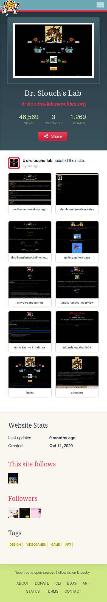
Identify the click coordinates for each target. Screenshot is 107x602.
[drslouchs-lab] (14, 163)
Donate (42, 583)
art (68, 544)
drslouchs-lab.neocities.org (53, 103)
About (22, 583)
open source (44, 572)
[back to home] (10, 7)
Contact (72, 591)
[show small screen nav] (100, 5)
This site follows (32, 464)
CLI (58, 583)
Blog (72, 583)
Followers (22, 498)
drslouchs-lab (39, 160)
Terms (52, 591)
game (55, 544)
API (86, 583)
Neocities (22, 572)
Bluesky (83, 572)
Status (33, 591)
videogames (36, 544)
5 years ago (30, 166)
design (15, 544)
